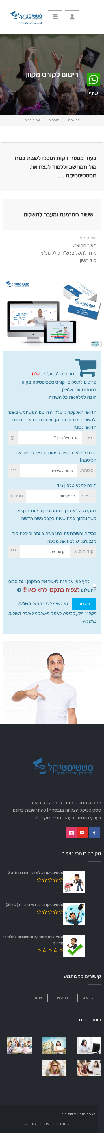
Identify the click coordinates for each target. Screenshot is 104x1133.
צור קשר (62, 998)
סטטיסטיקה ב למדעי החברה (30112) (34, 905)
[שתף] (93, 80)
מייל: (90, 437)
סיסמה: (87, 470)
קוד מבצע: (84, 551)
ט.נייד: (88, 496)
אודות (38, 998)
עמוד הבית (32, 120)
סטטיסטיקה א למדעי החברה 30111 (35, 873)
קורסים (54, 120)
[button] (72, 17)
